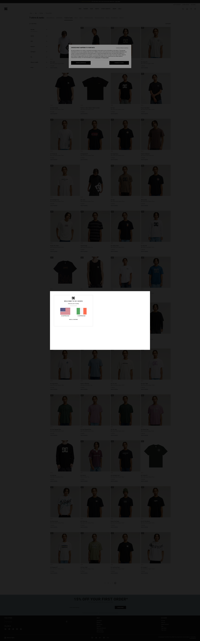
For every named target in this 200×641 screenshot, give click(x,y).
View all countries (73, 319)
